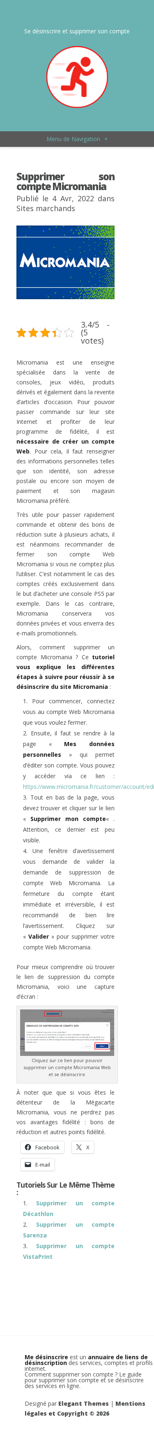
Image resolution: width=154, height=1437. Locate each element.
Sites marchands (45, 208)
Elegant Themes (83, 1403)
